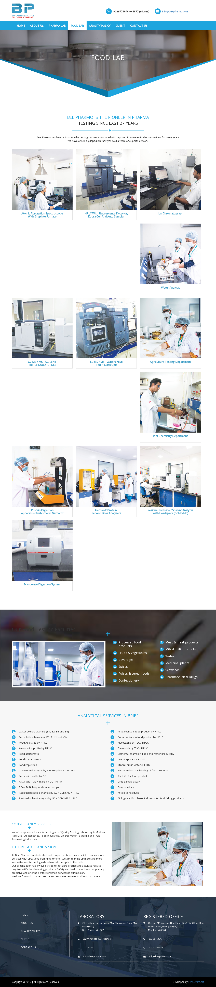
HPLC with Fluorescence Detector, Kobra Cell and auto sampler (106, 215)
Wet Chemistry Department (170, 436)
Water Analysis (170, 287)
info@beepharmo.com (94, 956)
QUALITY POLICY (100, 25)
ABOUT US (37, 25)
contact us (28, 947)
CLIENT (120, 25)
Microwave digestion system (42, 584)
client (25, 939)
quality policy (30, 931)
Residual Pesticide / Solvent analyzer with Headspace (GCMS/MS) (170, 511)
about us (27, 922)
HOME (21, 25)
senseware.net (196, 981)
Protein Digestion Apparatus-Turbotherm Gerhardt (42, 511)
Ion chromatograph (170, 213)
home (24, 914)
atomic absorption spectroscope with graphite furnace (42, 215)
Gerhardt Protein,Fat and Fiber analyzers (106, 511)
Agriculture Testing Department (170, 362)
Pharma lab (57, 25)
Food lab (77, 25)
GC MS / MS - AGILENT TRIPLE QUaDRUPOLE (42, 363)
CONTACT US (138, 25)
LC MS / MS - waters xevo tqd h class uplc (106, 363)
